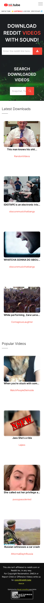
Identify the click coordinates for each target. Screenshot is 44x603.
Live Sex (26, 11)
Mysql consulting (23, 589)
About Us (21, 583)
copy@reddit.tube (23, 580)
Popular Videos (14, 344)
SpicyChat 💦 (37, 11)
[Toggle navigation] (40, 4)
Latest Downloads (16, 109)
